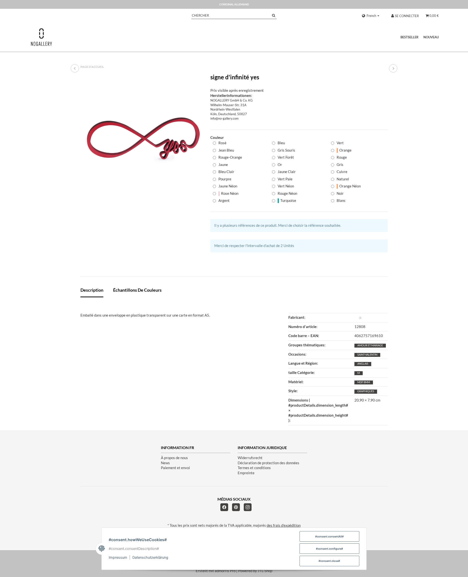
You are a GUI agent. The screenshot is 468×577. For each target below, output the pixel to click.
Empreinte (246, 473)
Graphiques (365, 391)
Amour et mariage (370, 345)
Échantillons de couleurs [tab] (137, 290)
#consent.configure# (329, 548)
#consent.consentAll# (329, 536)
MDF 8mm (363, 382)
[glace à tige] (393, 68)
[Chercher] (274, 15)
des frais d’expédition (284, 525)
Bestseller (409, 37)
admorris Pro (225, 571)
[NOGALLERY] (41, 37)
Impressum (118, 557)
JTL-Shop (265, 571)
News (165, 463)
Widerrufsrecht (250, 458)
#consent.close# (329, 561)
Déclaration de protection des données (268, 463)
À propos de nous (174, 458)
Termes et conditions (254, 468)
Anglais (362, 363)
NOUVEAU (431, 37)
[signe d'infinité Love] (75, 68)
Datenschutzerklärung (150, 557)
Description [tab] (91, 290)
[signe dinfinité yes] (143, 136)
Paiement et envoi (175, 468)
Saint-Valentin (367, 354)
